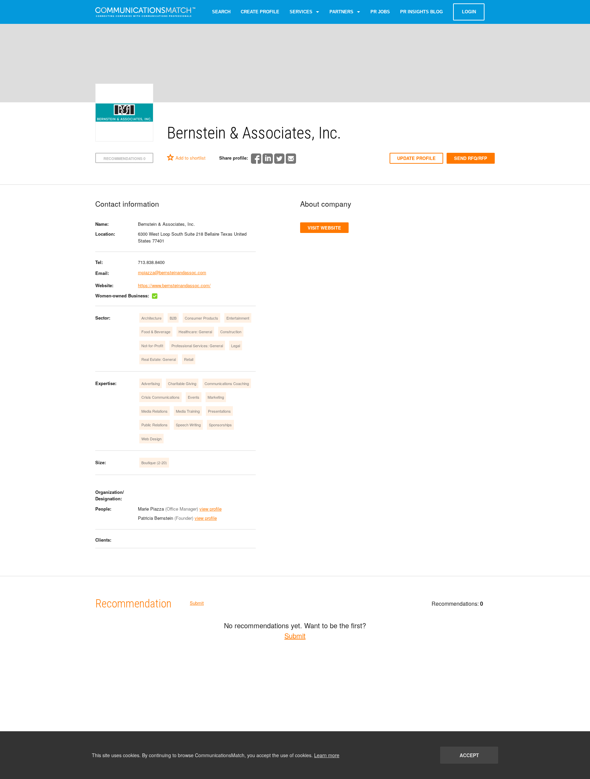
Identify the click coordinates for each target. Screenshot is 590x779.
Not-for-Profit (152, 345)
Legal (235, 345)
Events (193, 397)
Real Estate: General (158, 359)
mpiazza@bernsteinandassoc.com (172, 272)
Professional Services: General (197, 345)
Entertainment (237, 318)
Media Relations (154, 411)
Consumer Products (201, 318)
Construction (230, 331)
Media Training (188, 411)
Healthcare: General (195, 331)
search (221, 11)
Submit (197, 603)
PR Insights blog (421, 11)
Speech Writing (188, 424)
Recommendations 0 (124, 158)
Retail (188, 359)
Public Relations (154, 424)
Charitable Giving (182, 383)
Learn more (326, 755)
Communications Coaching (227, 383)
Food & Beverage (155, 331)
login (469, 11)
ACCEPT (469, 755)
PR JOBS (380, 11)
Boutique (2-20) (154, 462)
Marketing (216, 397)
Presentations (219, 411)
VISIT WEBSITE (324, 227)
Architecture (151, 318)
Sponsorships (220, 424)
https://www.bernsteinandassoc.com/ (174, 285)
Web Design (151, 438)
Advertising (150, 383)
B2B (173, 318)
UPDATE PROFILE (416, 158)
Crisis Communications (160, 397)
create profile (260, 11)
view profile (210, 508)
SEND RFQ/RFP (470, 158)
